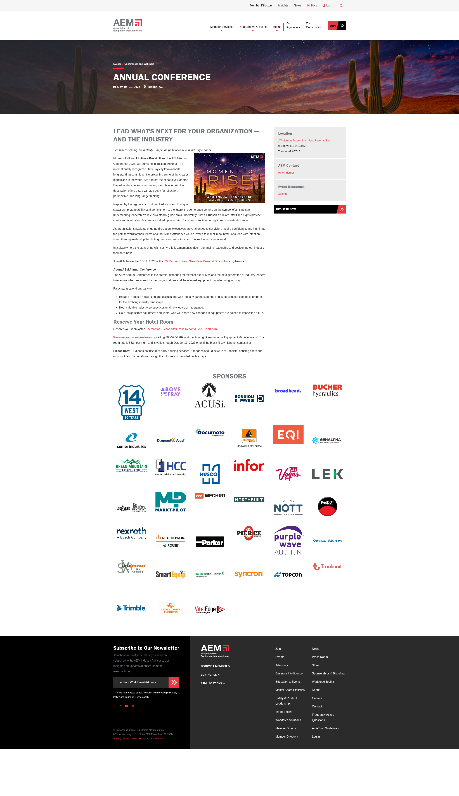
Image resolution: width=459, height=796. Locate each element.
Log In (316, 736)
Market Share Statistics (290, 689)
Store (315, 665)
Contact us (209, 674)
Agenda (282, 193)
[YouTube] (126, 706)
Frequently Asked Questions (323, 717)
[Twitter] (133, 706)
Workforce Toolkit (323, 681)
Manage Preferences (158, 738)
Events (117, 64)
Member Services (221, 26)
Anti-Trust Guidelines (325, 728)
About (277, 26)
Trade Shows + (285, 711)
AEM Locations (211, 683)
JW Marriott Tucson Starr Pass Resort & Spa (304, 140)
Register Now (286, 209)
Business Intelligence (289, 673)
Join (333, 25)
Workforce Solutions (288, 720)
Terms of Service (134, 697)
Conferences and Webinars (139, 64)
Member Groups (285, 728)
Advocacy (281, 665)
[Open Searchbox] (341, 5)
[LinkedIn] (120, 706)
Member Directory (286, 736)
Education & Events (288, 681)
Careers (317, 698)
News (315, 648)
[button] (293, 25)
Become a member (214, 666)
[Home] (127, 25)
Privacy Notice (121, 738)
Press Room (320, 656)
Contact (317, 706)
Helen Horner (286, 172)
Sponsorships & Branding (328, 673)
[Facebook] (115, 706)
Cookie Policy (138, 738)
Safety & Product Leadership (286, 701)
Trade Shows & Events (252, 26)
